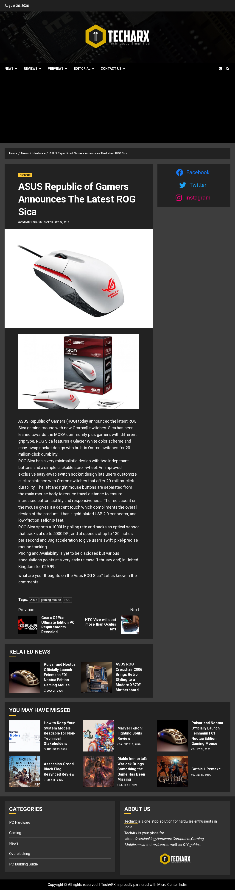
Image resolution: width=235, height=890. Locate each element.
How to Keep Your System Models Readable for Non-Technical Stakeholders (60, 733)
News (9, 68)
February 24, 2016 (58, 222)
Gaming (15, 833)
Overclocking (19, 853)
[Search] (227, 68)
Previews (56, 68)
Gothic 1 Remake (206, 769)
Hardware (25, 175)
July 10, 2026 (55, 780)
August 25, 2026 (57, 749)
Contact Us (111, 68)
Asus (33, 600)
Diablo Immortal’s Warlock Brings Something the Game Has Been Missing (132, 769)
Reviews (30, 68)
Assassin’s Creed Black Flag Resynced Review (59, 769)
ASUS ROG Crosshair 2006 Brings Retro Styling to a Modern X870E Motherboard (129, 677)
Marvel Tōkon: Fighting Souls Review (130, 733)
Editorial (82, 68)
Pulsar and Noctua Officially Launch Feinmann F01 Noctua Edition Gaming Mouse (60, 674)
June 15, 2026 (202, 775)
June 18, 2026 (128, 785)
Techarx (131, 821)
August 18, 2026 (130, 744)
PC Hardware (19, 822)
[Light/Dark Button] (217, 68)
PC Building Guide (23, 864)
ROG (67, 600)
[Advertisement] (117, 109)
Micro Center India (172, 884)
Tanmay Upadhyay (31, 222)
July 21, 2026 (55, 691)
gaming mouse (51, 600)
